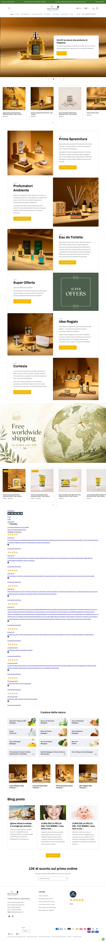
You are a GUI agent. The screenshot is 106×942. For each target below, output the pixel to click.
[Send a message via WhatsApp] (103, 939)
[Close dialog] (70, 456)
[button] (53, 467)
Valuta (38, 477)
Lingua (38, 471)
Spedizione (40, 464)
